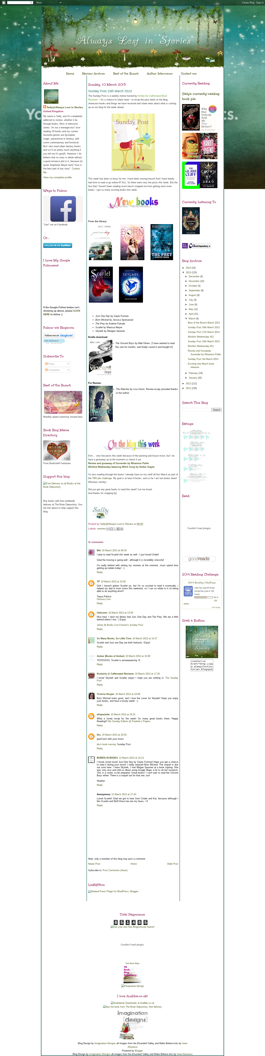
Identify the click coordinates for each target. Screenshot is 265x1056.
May (191, 309)
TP (98, 581)
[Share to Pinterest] (121, 529)
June (192, 304)
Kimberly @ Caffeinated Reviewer (115, 673)
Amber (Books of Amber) (110, 656)
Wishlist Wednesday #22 (201, 336)
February (194, 373)
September (195, 290)
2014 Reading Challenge (202, 582)
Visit (132, 963)
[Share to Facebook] (118, 529)
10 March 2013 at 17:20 (147, 673)
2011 (189, 388)
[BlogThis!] (111, 529)
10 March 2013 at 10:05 (113, 581)
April (191, 314)
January (193, 377)
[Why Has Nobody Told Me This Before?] (208, 131)
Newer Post (94, 863)
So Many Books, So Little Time (114, 638)
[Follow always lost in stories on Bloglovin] (58, 337)
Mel (99, 550)
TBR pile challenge (102, 478)
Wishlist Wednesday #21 (201, 346)
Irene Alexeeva (184, 1054)
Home (70, 73)
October (193, 285)
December (194, 276)
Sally (197, 587)
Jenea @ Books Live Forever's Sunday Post (120, 625)
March (192, 318)
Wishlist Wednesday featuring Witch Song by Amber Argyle (121, 467)
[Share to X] (115, 529)
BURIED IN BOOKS (107, 757)
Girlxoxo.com (104, 599)
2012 (189, 383)
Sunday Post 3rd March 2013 (203, 359)
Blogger (139, 1050)
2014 (189, 267)
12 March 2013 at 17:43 (123, 794)
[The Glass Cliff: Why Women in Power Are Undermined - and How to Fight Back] (191, 188)
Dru (99, 734)
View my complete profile (57, 177)
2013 (189, 272)
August (193, 295)
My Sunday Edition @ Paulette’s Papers (129, 721)
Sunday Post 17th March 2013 (204, 332)
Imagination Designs (105, 1043)
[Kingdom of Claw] (191, 233)
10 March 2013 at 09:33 (114, 550)
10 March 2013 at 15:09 (137, 656)
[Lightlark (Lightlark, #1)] (191, 129)
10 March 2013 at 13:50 (120, 612)
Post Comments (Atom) (115, 870)
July (191, 299)
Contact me (188, 73)
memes (101, 528)
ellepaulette (103, 714)
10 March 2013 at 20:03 (114, 734)
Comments (54, 370)
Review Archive (93, 73)
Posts (51, 364)
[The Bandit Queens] (208, 158)
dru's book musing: (106, 744)
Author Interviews (160, 73)
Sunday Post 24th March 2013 (204, 327)
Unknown (102, 612)
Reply (100, 572)
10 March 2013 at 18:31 (123, 714)
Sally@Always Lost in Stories (65, 107)
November (194, 281)
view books (216, 607)
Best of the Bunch (126, 73)
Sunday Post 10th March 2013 (204, 341)
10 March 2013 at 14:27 (144, 638)
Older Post (172, 863)
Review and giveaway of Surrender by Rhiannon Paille (118, 463)
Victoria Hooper (105, 694)
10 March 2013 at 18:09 (127, 694)
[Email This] (108, 529)
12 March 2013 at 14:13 (131, 757)
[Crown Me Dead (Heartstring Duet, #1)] (208, 187)
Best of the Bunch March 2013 (204, 322)
